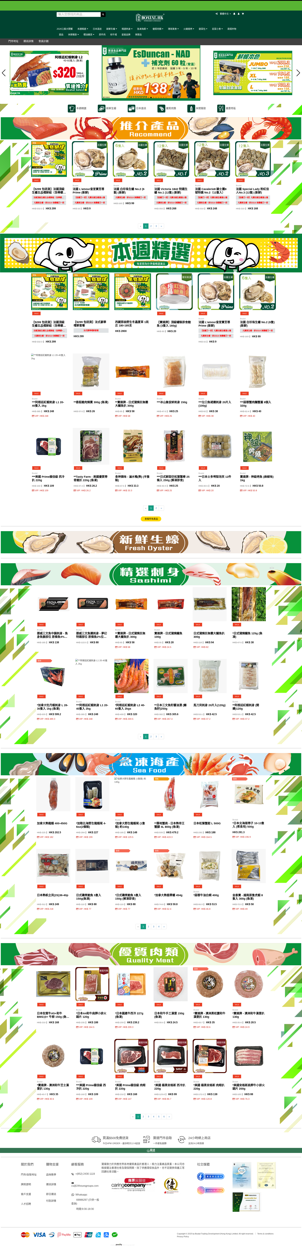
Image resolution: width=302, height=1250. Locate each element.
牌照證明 (26, 1184)
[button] (4, 72)
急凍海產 (142, 28)
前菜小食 (216, 28)
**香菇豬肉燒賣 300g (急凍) (91, 402)
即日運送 (51, 1194)
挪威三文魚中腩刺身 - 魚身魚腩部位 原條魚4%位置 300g (52, 637)
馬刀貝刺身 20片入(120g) (209, 705)
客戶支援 (26, 1194)
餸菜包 (202, 28)
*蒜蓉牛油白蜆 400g (206, 895)
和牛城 (113, 34)
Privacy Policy (183, 1237)
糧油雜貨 (88, 34)
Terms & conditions (265, 1234)
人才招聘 (26, 1204)
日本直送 (97, 28)
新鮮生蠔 (111, 28)
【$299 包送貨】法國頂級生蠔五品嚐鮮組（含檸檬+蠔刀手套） (48, 192)
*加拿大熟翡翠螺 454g (168, 895)
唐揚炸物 (231, 28)
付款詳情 (51, 1200)
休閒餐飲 (73, 34)
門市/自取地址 (29, 1174)
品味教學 (51, 1174)
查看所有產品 (151, 519)
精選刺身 (126, 28)
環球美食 (172, 28)
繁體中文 (224, 13)
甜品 (61, 34)
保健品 (138, 34)
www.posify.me (187, 1244)
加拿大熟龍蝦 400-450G (52, 823)
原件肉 (102, 34)
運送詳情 (51, 1184)
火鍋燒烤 (188, 28)
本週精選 (82, 28)
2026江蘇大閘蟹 (65, 28)
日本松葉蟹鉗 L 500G (207, 823)
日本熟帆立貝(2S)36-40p (52, 895)
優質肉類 (157, 28)
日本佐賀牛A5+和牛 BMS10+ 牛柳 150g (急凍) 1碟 (51, 1017)
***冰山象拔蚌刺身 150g (172, 402)
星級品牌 (126, 34)
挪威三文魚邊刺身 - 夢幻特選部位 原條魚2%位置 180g (91, 637)
